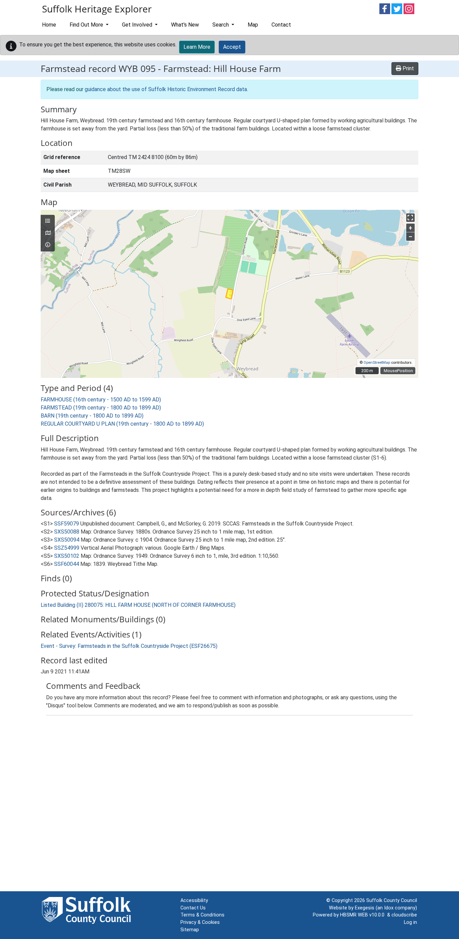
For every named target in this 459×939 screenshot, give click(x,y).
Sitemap (189, 930)
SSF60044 (66, 564)
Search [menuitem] (221, 25)
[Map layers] (47, 221)
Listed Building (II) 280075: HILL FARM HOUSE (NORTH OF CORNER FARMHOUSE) (138, 605)
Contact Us (193, 908)
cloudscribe (404, 915)
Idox (388, 908)
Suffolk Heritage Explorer (97, 8)
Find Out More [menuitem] (87, 25)
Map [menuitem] (253, 25)
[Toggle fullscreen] (410, 217)
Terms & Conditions (202, 915)
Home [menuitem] (49, 25)
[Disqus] (229, 805)
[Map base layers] (47, 233)
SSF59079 (66, 523)
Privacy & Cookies (200, 922)
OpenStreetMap (377, 362)
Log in (410, 922)
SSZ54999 (66, 548)
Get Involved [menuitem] (138, 25)
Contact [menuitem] (281, 25)
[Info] (47, 245)
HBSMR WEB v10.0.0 (363, 915)
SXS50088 (66, 532)
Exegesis (364, 908)
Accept (232, 47)
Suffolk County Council (391, 900)
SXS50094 (66, 540)
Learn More (196, 47)
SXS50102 (66, 556)
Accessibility (194, 900)
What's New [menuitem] (185, 25)
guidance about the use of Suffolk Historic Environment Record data (166, 89)
